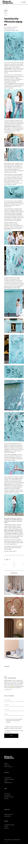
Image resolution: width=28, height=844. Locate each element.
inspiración (7, 28)
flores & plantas (12, 27)
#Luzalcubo (10, 83)
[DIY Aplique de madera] (14, 628)
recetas (6, 828)
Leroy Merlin (13, 454)
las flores (19, 214)
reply (5, 676)
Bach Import (7, 450)
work (16, 30)
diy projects (7, 777)
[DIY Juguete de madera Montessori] (14, 606)
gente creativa (8, 814)
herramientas (8, 782)
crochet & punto (9, 796)
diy (5, 27)
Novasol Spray (10, 530)
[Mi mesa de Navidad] (14, 585)
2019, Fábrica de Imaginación (12, 839)
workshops (7, 816)
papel (13, 28)
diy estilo (7, 793)
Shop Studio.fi (8, 766)
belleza (6, 798)
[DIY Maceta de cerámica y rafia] (14, 649)
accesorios (7, 795)
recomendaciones (9, 30)
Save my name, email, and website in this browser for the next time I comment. (14, 721)
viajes (6, 826)
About (6, 763)
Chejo (17, 77)
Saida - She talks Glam (10, 678)
